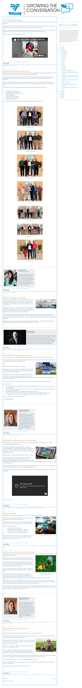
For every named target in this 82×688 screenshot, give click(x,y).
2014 (62, 49)
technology (42, 64)
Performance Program (33, 291)
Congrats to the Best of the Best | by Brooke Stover (16, 71)
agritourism (16, 622)
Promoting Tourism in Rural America (10, 575)
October (63, 54)
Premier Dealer (41, 291)
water (13, 65)
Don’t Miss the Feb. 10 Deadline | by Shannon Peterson (17, 355)
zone (16, 65)
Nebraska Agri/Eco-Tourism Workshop (49, 585)
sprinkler (37, 64)
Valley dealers (52, 291)
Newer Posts (5, 678)
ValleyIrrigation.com (68, 41)
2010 (62, 96)
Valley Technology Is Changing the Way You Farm (16, 628)
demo (26, 666)
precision (23, 64)
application (9, 64)
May (63, 62)
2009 (62, 97)
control (14, 64)
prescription (28, 64)
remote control (16, 674)
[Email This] (3, 63)
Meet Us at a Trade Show (9, 513)
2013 (62, 91)
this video (7, 34)
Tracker (34, 674)
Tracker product (12, 666)
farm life (24, 622)
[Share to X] (6, 63)
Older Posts (54, 678)
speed (33, 64)
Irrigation (18, 64)
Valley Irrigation (7, 292)
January (63, 69)
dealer (15, 291)
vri (11, 65)
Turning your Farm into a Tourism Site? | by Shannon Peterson (19, 552)
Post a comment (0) (25, 288)
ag (7, 291)
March (63, 65)
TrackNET (38, 674)
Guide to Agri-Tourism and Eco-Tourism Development (33, 580)
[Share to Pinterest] (8, 63)
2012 (62, 92)
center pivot (9, 545)
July (62, 59)
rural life (42, 622)
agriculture (10, 291)
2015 (62, 47)
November (64, 52)
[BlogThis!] (5, 63)
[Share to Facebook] (7, 63)
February (63, 67)
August (63, 57)
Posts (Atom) (10, 680)
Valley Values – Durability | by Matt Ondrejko (14, 298)
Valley (46, 64)
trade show (33, 545)
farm (21, 622)
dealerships (20, 291)
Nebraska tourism (35, 622)
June (63, 60)
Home (30, 678)
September (64, 55)
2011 (62, 94)
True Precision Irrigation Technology (12, 20)
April (63, 64)
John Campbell (10, 674)
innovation (15, 545)
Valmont (50, 64)
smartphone (23, 674)
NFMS (24, 545)
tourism (46, 622)
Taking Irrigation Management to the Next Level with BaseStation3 (20, 440)
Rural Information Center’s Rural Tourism (25, 576)
